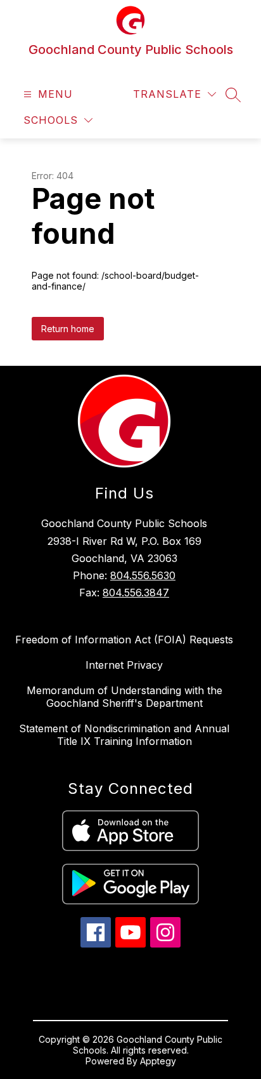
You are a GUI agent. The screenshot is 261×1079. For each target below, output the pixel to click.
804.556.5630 (142, 575)
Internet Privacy (124, 665)
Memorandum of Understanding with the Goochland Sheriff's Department (124, 696)
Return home (67, 328)
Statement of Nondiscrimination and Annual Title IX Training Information (124, 734)
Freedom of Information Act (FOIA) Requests (124, 639)
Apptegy (158, 1061)
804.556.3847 (136, 592)
